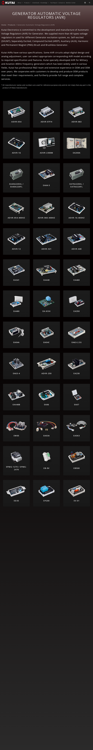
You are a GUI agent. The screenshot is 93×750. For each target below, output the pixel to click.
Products (11, 25)
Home (3, 25)
